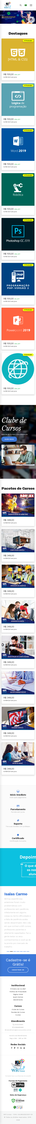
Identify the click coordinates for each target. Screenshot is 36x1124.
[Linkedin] (21, 1048)
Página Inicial (18, 994)
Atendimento (18, 1000)
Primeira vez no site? (18, 989)
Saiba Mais (9, 439)
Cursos (18, 1015)
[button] (2, 17)
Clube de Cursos (18, 1009)
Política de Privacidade (18, 992)
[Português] (26, 5)
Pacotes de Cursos (18, 1012)
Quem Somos (18, 997)
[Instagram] (18, 1048)
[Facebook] (12, 1048)
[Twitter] (14, 1048)
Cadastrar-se (18, 970)
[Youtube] (24, 1048)
